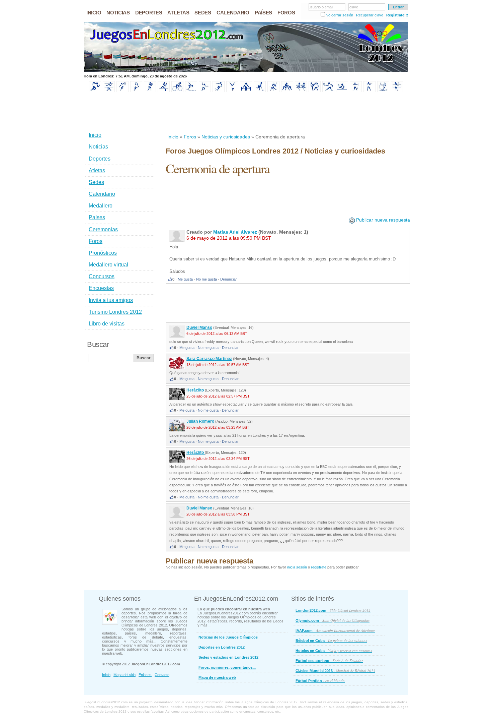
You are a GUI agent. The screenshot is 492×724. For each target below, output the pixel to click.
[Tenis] (328, 91)
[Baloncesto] (122, 91)
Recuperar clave (369, 15)
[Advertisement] (287, 114)
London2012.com (333, 610)
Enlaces (145, 675)
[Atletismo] (95, 91)
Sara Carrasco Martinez (209, 358)
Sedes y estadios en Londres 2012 (228, 657)
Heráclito (195, 390)
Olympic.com (333, 620)
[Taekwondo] (315, 91)
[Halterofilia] (246, 91)
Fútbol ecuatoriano (329, 660)
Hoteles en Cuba (334, 650)
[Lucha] (287, 91)
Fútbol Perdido (320, 680)
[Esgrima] (205, 91)
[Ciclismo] (177, 91)
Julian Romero (200, 421)
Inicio (172, 136)
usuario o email (321, 7)
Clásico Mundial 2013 (335, 670)
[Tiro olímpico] (369, 91)
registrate (318, 567)
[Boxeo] (150, 91)
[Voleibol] (397, 91)
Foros (190, 136)
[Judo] (273, 91)
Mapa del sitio (124, 675)
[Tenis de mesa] (342, 91)
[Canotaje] (164, 91)
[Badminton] (109, 91)
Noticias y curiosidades (225, 136)
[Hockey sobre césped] (260, 91)
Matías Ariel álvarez (235, 232)
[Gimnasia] (232, 91)
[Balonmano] (136, 91)
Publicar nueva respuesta (383, 220)
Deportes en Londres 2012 (221, 647)
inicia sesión (297, 567)
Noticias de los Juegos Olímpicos (228, 637)
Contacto (162, 675)
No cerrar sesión (339, 15)
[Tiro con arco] (356, 91)
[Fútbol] (219, 91)
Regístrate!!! (397, 15)
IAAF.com (335, 630)
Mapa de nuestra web (217, 677)
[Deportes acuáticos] (191, 91)
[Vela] (383, 91)
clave (353, 7)
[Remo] (301, 91)
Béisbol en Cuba (331, 640)
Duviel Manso (199, 327)
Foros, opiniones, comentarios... (227, 667)
